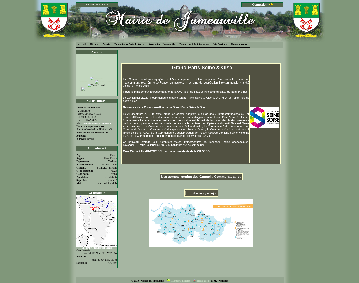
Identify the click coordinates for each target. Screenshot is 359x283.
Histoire (94, 44)
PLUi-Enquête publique (202, 193)
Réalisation (203, 280)
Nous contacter (239, 44)
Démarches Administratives (194, 44)
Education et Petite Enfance (129, 44)
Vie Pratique (220, 44)
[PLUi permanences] (201, 223)
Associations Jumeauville (161, 44)
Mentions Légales (180, 280)
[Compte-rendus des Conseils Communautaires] (186, 193)
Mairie (106, 44)
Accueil (82, 44)
